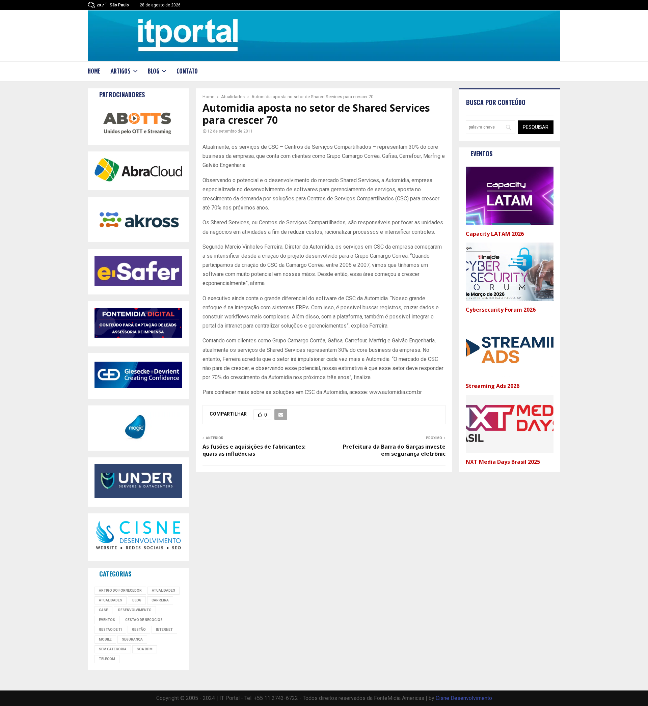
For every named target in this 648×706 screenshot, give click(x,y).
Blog (153, 71)
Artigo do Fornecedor (120, 590)
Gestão (139, 629)
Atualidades (163, 590)
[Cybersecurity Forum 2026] (510, 272)
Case (103, 610)
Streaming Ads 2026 (492, 386)
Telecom (107, 659)
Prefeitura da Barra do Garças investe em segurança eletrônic (394, 450)
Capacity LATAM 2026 (495, 233)
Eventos (107, 620)
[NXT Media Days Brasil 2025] (510, 424)
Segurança (132, 639)
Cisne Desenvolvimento (464, 698)
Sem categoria (113, 649)
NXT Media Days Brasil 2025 (503, 461)
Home (94, 71)
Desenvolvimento (135, 610)
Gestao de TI (110, 629)
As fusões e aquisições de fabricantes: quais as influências (253, 450)
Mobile (105, 639)
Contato (187, 71)
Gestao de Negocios (144, 620)
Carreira (160, 600)
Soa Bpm (145, 649)
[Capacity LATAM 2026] (510, 196)
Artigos (120, 71)
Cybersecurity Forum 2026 (501, 309)
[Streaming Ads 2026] (510, 347)
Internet (164, 629)
